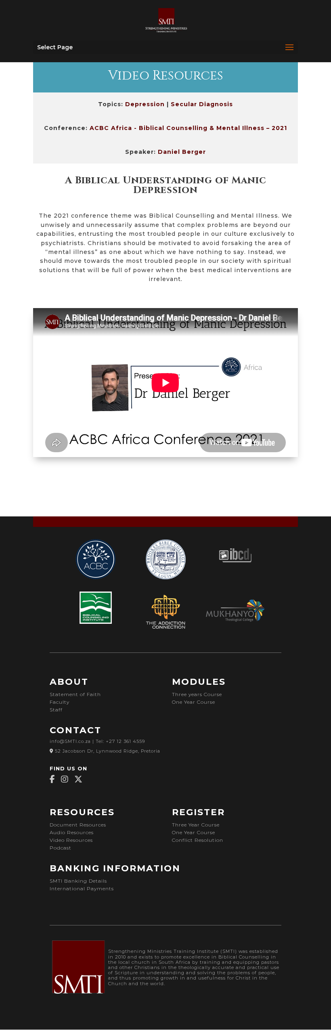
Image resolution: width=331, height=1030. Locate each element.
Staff (56, 710)
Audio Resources (72, 832)
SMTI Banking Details (78, 881)
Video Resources (71, 840)
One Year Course (193, 702)
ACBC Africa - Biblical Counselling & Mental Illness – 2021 (188, 128)
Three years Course (197, 694)
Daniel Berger (182, 151)
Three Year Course (196, 825)
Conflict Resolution (197, 840)
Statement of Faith (75, 694)
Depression (145, 104)
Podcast (60, 848)
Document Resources (78, 825)
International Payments (82, 888)
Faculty (59, 702)
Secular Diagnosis (202, 104)
